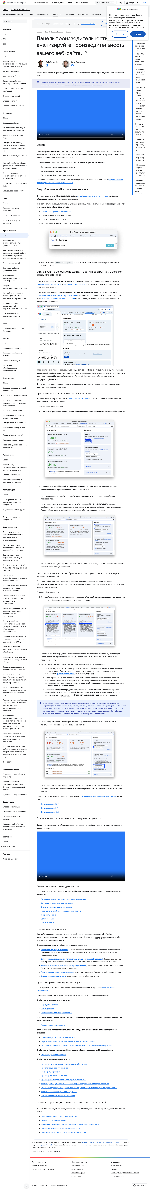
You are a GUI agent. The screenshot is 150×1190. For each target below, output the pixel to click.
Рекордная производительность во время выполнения (63, 899)
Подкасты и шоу (77, 1176)
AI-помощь (41, 14)
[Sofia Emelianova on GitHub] (72, 66)
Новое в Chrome (82, 3)
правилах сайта (81, 1145)
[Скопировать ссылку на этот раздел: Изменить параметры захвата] (69, 929)
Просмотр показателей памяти (54, 1076)
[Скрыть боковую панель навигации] (26, 1186)
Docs (5, 9)
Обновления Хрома (78, 1166)
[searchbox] (15, 21)
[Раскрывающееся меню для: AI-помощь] (48, 14)
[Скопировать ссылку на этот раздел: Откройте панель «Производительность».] (90, 189)
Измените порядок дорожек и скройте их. (58, 1037)
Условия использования (40, 1185)
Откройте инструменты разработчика (56, 212)
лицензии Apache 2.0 (46, 1145)
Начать (138, 34)
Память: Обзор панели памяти (53, 1120)
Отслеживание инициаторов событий (56, 1013)
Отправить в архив (78, 1173)
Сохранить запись (48, 915)
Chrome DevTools (20, 9)
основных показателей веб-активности (58, 299)
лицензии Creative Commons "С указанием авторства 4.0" (101, 1142)
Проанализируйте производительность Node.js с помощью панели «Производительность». (79, 1088)
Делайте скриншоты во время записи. (56, 907)
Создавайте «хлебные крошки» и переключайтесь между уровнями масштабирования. (77, 1045)
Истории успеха (58, 3)
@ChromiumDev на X (118, 1166)
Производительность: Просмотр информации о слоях (63, 1132)
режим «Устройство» (66, 674)
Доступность (83, 14)
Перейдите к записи (49, 1005)
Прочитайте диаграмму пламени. (54, 1068)
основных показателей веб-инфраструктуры (98, 796)
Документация (39, 3)
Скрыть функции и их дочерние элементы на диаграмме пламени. (68, 1041)
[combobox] (106, 3)
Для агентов (96, 14)
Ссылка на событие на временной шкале (58, 1096)
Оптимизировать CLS (50, 812)
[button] (14, 39)
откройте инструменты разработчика (92, 196)
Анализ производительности (53, 1025)
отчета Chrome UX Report (78, 399)
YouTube (114, 1169)
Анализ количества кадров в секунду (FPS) (59, 1092)
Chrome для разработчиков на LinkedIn (125, 1173)
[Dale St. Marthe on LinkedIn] (47, 66)
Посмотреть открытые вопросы (43, 1169)
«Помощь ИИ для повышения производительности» (83, 85)
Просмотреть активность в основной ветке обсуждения (64, 1064)
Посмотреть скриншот (50, 1072)
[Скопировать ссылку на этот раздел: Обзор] (47, 145)
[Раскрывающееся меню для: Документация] (47, 2)
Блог (70, 3)
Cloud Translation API (88, 24)
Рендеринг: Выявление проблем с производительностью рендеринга (70, 1124)
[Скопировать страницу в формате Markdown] (86, 52)
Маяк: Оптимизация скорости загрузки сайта (60, 1116)
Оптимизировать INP (49, 808)
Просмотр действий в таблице (53, 1055)
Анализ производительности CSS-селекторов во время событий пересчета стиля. (75, 1084)
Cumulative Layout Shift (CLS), (75, 284)
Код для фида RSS (117, 1176)
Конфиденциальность (59, 1185)
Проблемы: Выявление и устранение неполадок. (61, 1128)
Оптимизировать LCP (50, 804)
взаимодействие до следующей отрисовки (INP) (57, 295)
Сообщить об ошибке (39, 1166)
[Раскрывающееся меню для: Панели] (61, 14)
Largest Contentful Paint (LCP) (49, 284)
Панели (55, 14)
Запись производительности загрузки (57, 903)
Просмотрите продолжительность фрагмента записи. (63, 1080)
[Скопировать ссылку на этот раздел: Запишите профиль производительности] (81, 886)
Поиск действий (47, 1009)
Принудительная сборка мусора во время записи (61, 911)
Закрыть (120, 34)
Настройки (70, 14)
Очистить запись (48, 923)
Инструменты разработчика (13, 14)
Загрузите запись (48, 919)
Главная (39, 32)
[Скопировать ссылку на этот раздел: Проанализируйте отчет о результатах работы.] (87, 982)
